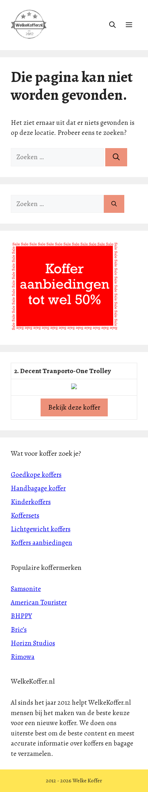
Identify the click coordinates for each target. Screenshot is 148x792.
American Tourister (39, 602)
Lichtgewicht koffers (40, 529)
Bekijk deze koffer (74, 407)
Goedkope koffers (36, 474)
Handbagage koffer (38, 488)
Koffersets (25, 515)
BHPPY (21, 616)
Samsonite (26, 588)
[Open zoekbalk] (112, 25)
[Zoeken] (116, 157)
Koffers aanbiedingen (41, 542)
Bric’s (19, 629)
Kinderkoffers (31, 502)
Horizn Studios (33, 643)
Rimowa (22, 656)
